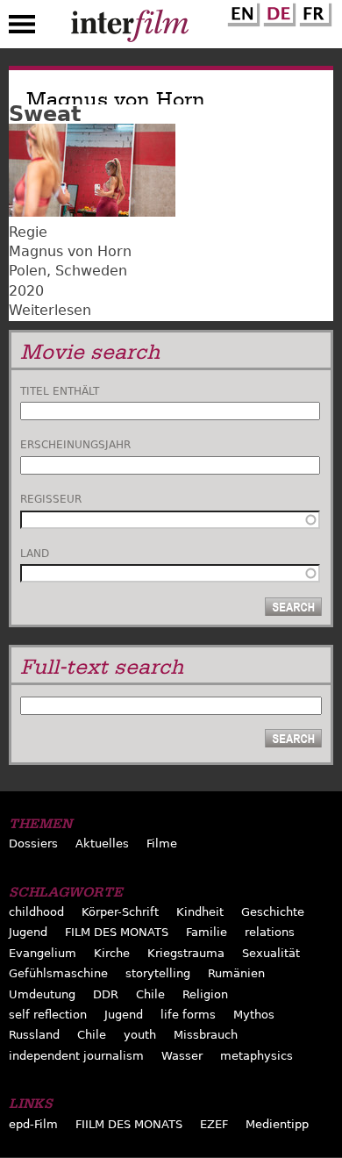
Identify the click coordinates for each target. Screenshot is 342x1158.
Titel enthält (59, 391)
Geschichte (272, 912)
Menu (22, 28)
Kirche (112, 953)
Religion (205, 994)
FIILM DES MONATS (128, 1124)
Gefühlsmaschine (58, 973)
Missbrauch (206, 1034)
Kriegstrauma (185, 953)
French (313, 11)
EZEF (214, 1124)
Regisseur (51, 499)
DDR (105, 994)
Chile (150, 994)
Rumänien (236, 973)
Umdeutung (42, 994)
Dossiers (33, 843)
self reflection (48, 1014)
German (277, 11)
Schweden (91, 270)
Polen (27, 270)
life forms (188, 1014)
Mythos (253, 1014)
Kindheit (200, 912)
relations (270, 932)
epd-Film (33, 1124)
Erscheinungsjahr (75, 445)
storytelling (157, 973)
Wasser (182, 1055)
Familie (206, 932)
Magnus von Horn (70, 251)
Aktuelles (102, 843)
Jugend (28, 932)
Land (34, 553)
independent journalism (76, 1055)
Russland (34, 1034)
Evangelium (42, 953)
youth (140, 1034)
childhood (36, 912)
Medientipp (277, 1124)
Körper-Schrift (120, 912)
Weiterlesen (50, 310)
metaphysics (256, 1055)
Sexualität (271, 953)
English (241, 11)
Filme (161, 843)
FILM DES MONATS (116, 932)
